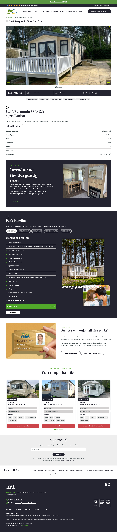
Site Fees (9, 509)
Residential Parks (59, 11)
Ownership (18, 509)
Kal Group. (25, 525)
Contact (97, 5)
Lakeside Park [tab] (11, 231)
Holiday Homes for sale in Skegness (43, 471)
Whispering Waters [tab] (51, 231)
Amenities (71, 11)
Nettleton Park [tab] (24, 231)
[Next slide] (108, 82)
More (80, 11)
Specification (32, 99)
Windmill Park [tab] (66, 231)
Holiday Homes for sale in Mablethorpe (100, 471)
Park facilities (68, 99)
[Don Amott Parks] (12, 11)
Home (10, 17)
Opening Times (11, 495)
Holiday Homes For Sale (42, 11)
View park (13, 312)
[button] (27, 11)
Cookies (44, 509)
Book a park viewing (99, 11)
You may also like (83, 99)
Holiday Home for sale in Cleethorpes (71, 471)
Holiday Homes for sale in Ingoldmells (44, 474)
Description (44, 99)
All (13, 17)
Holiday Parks (26, 11)
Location (106, 5)
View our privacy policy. (67, 460)
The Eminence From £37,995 (58, 2)
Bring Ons (28, 509)
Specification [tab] (14, 127)
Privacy (36, 509)
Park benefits (56, 99)
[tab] (49, 82)
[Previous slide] (8, 82)
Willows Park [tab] (37, 231)
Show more (14, 201)
